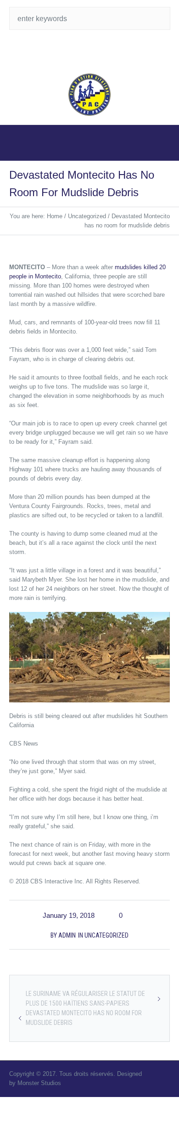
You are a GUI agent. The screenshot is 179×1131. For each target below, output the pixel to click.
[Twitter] (80, 50)
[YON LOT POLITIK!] (89, 95)
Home (54, 216)
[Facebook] (99, 50)
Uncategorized (87, 216)
